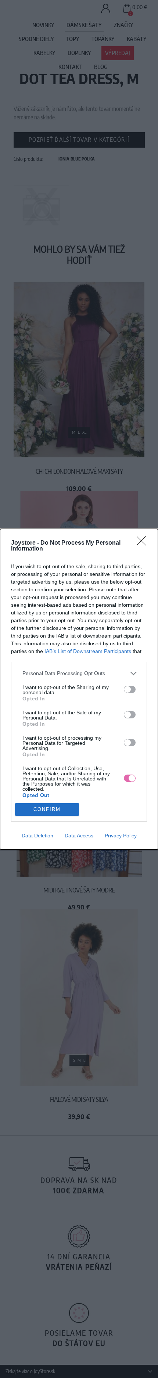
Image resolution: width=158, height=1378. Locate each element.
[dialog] (79, 689)
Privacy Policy (121, 835)
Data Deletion (37, 835)
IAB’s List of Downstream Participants (87, 651)
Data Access (79, 835)
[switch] (130, 689)
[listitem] (79, 673)
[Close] (144, 543)
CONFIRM (47, 809)
